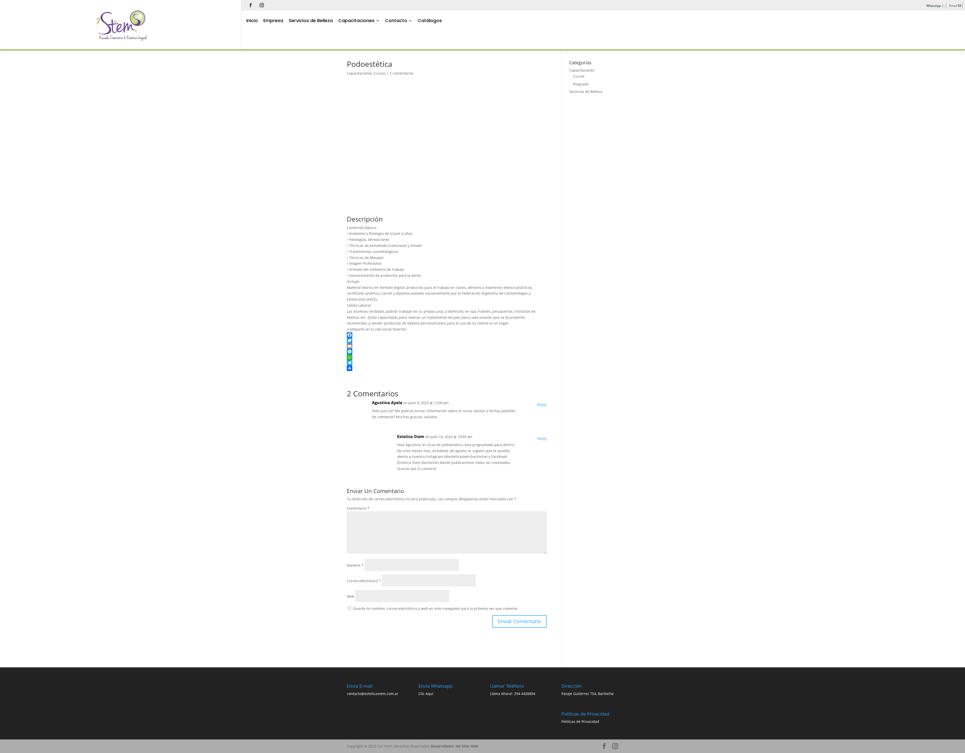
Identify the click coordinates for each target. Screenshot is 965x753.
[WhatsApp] (447, 357)
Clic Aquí (425, 693)
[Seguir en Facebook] (250, 5)
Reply (542, 404)
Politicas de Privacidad (580, 721)
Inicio (252, 21)
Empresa (273, 21)
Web (350, 596)
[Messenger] (447, 351)
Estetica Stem (410, 436)
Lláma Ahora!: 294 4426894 (512, 693)
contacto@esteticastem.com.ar (372, 693)
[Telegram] (447, 362)
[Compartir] (447, 368)
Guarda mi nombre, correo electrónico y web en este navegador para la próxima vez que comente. (435, 608)
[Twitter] (447, 340)
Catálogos (430, 21)
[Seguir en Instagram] (261, 5)
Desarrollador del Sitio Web (454, 746)
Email (953, 6)
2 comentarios (401, 73)
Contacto (396, 21)
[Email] (447, 346)
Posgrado (581, 84)
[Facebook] (447, 335)
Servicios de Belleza (311, 21)
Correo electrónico (364, 580)
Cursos (379, 73)
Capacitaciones (356, 21)
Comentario (358, 508)
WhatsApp (933, 6)
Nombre (355, 565)
